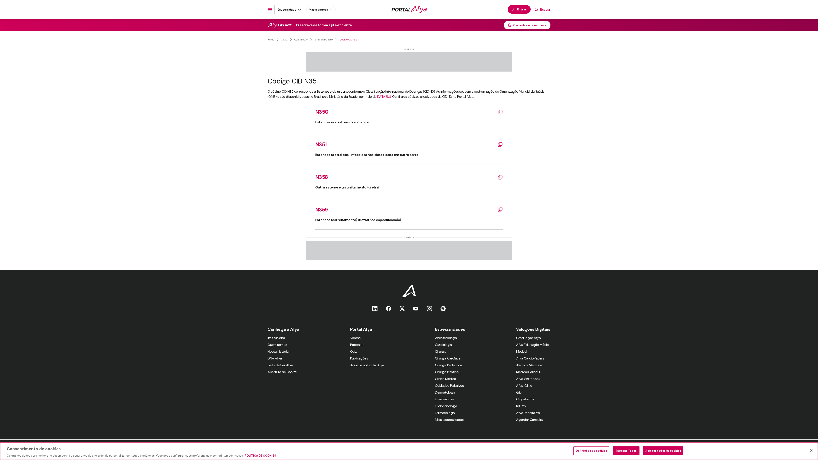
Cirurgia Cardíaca (447, 358)
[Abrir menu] (270, 9)
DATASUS (384, 96)
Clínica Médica (445, 379)
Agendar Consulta (529, 419)
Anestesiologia (446, 338)
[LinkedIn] (374, 308)
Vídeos (355, 338)
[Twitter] (402, 308)
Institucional (276, 338)
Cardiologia (443, 344)
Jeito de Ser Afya (280, 365)
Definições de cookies (591, 450)
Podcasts (357, 344)
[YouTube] (415, 308)
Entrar (521, 9)
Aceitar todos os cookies (663, 450)
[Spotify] (443, 308)
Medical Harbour (528, 372)
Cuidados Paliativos (449, 385)
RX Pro (521, 406)
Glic (518, 392)
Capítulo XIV (301, 39)
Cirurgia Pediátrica (448, 365)
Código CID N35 (348, 39)
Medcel (521, 351)
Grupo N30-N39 (323, 39)
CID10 (284, 39)
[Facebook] (388, 308)
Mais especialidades (449, 419)
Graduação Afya (528, 338)
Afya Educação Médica (533, 344)
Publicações (359, 358)
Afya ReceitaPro (528, 413)
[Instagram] (429, 308)
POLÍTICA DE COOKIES (260, 455)
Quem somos (277, 344)
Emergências (444, 399)
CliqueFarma (525, 399)
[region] (409, 451)
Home (271, 39)
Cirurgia (440, 351)
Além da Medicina (529, 365)
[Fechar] (811, 450)
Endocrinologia (446, 406)
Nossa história (278, 351)
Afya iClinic (524, 385)
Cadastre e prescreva (529, 25)
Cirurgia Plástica (446, 372)
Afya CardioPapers (530, 358)
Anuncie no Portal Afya (367, 365)
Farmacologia (445, 413)
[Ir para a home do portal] (409, 9)
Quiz (353, 351)
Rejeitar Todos (626, 450)
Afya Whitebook (528, 379)
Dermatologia (445, 392)
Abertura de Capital (282, 372)
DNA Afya (275, 358)
